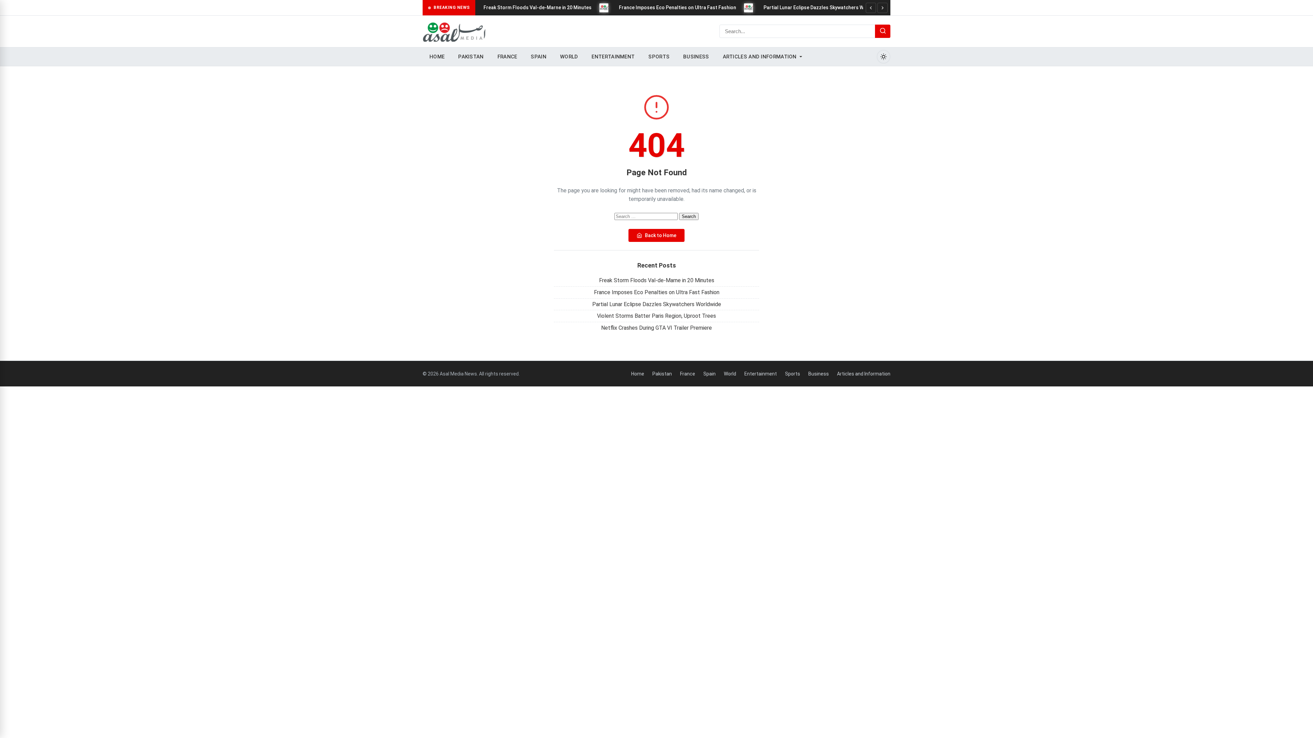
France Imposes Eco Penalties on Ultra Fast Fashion (677, 7)
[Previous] (871, 8)
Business (696, 57)
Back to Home (660, 235)
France (507, 57)
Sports (658, 57)
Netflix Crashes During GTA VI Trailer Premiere (656, 328)
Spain (538, 57)
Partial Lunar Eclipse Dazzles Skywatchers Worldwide (824, 7)
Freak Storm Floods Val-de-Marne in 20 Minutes (537, 7)
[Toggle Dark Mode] (883, 57)
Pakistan (470, 57)
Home (437, 57)
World (569, 57)
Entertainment (613, 57)
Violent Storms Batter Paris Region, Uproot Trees (656, 316)
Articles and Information (760, 57)
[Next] (882, 8)
